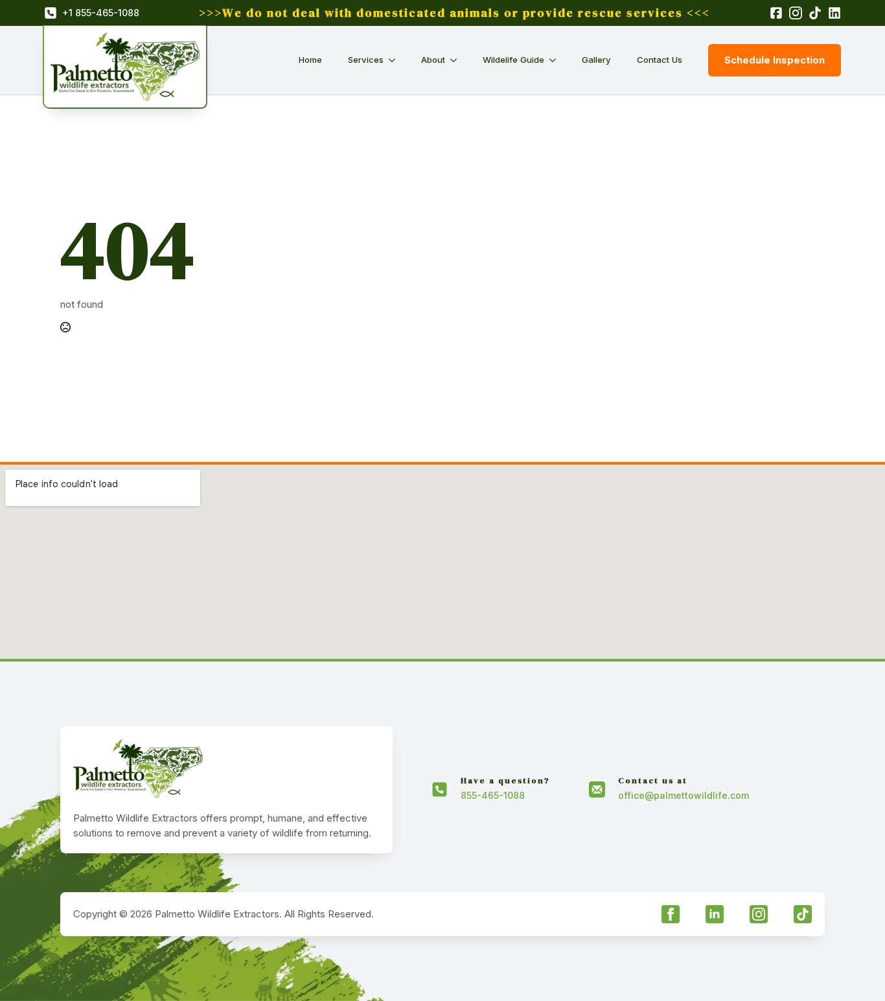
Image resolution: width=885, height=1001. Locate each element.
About (433, 59)
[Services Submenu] (396, 60)
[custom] (803, 914)
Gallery (596, 59)
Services (366, 59)
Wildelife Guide (513, 59)
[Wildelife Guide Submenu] (556, 60)
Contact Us (659, 59)
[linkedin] (715, 914)
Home (310, 59)
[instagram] (759, 914)
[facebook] (670, 914)
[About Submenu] (457, 60)
